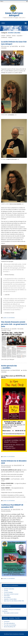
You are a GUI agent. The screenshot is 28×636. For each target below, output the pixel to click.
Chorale (9, 330)
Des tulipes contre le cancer (11, 594)
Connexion (6, 621)
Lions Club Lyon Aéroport (14, 14)
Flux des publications (9, 623)
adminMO (14, 328)
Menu (2, 1)
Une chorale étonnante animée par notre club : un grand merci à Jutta (14, 324)
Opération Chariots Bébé (10, 599)
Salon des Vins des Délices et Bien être (14, 601)
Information (7, 595)
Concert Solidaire (8, 592)
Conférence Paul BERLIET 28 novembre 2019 (12, 506)
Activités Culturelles (6, 467)
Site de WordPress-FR (9, 626)
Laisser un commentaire (9, 317)
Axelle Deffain (14, 46)
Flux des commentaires (10, 625)
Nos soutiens (7, 597)
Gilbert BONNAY (16, 370)
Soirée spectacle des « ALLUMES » (9, 367)
